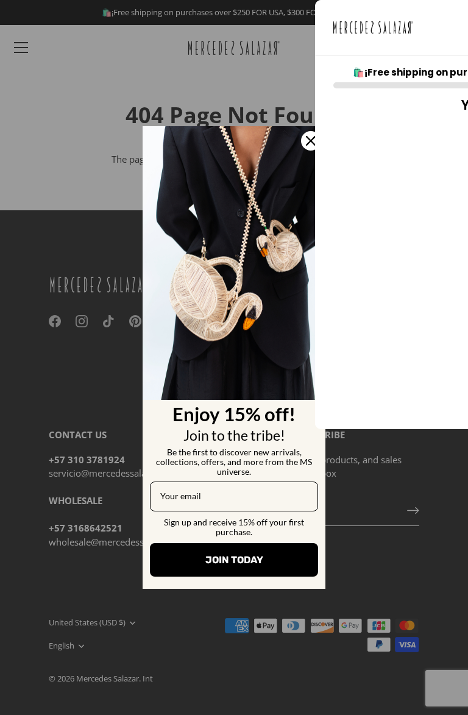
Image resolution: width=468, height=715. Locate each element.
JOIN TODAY (234, 560)
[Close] (310, 140)
